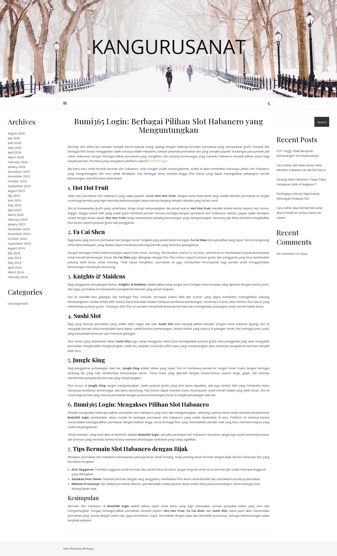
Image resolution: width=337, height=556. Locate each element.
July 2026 (14, 138)
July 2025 (14, 195)
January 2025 (16, 224)
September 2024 (19, 243)
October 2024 (17, 239)
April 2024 (14, 267)
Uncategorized (18, 303)
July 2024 (14, 253)
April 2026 (14, 152)
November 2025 (19, 176)
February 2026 (18, 162)
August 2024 (16, 248)
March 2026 (16, 157)
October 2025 (17, 181)
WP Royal (87, 548)
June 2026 (14, 143)
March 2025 (16, 215)
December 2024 (19, 229)
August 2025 (16, 191)
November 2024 (19, 234)
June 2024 (14, 258)
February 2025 (18, 219)
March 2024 (16, 272)
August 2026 (16, 133)
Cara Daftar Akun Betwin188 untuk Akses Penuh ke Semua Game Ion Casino (299, 212)
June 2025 (14, 200)
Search (321, 122)
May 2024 (14, 262)
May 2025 (14, 205)
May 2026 (14, 148)
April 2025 (14, 210)
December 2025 (19, 172)
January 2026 (16, 167)
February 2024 (18, 277)
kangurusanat (168, 46)
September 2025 (19, 186)
